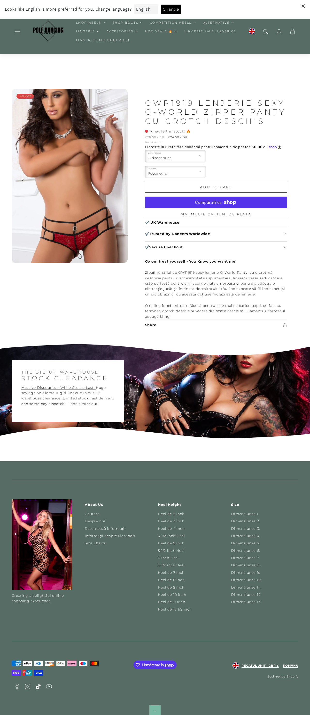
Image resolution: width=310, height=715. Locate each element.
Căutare (92, 514)
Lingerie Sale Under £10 (102, 40)
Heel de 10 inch (172, 594)
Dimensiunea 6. (245, 550)
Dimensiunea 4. (245, 536)
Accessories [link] (120, 31)
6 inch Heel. (169, 558)
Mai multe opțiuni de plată (216, 214)
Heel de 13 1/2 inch (175, 609)
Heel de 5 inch (171, 543)
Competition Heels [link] (171, 22)
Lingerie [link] (85, 31)
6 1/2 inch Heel (171, 565)
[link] (252, 31)
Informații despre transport (110, 536)
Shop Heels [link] (88, 22)
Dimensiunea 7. (245, 558)
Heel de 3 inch (171, 521)
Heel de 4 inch (171, 528)
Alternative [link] (216, 22)
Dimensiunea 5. (245, 543)
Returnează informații (105, 528)
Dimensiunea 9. (245, 572)
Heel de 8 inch (171, 580)
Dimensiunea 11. (246, 587)
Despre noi (95, 521)
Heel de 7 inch (171, 572)
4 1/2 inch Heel (171, 536)
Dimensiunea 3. (245, 528)
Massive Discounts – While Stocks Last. (58, 387)
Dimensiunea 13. (246, 602)
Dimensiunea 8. (245, 565)
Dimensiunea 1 (244, 514)
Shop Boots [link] (125, 22)
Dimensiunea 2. (245, 521)
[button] (17, 31)
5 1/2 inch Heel (171, 550)
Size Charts (95, 543)
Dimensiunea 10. (246, 580)
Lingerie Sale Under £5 (210, 31)
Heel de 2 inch (171, 514)
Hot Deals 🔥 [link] (159, 31)
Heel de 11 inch (171, 602)
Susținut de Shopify (282, 676)
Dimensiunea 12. (246, 594)
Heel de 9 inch (171, 587)
